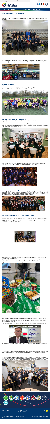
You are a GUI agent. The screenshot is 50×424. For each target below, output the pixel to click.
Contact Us (38, 9)
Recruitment (30, 9)
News (34, 9)
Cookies (35, 416)
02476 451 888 (5, 0)
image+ (4, 417)
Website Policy (42, 416)
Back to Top (44, 410)
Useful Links (25, 9)
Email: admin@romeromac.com (22, 410)
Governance (13, 9)
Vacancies (38, 416)
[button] (47, 236)
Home (4, 9)
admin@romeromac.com (12, 0)
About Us (7, 9)
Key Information (18, 9)
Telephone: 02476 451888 (22, 411)
